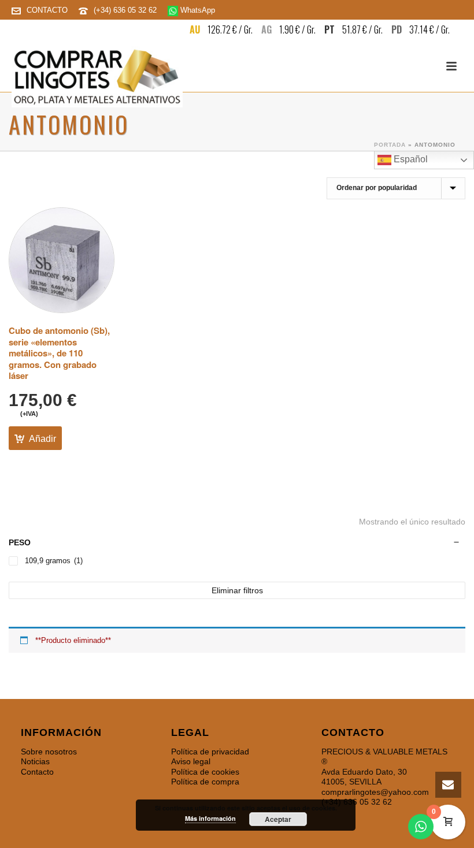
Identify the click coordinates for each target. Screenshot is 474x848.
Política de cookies (205, 771)
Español (409, 159)
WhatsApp (196, 10)
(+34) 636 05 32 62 (126, 10)
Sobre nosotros (49, 751)
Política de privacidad (210, 751)
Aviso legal (190, 761)
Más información (210, 818)
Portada (390, 145)
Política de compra (205, 781)
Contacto (37, 771)
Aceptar (278, 819)
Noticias (35, 761)
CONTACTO (47, 10)
